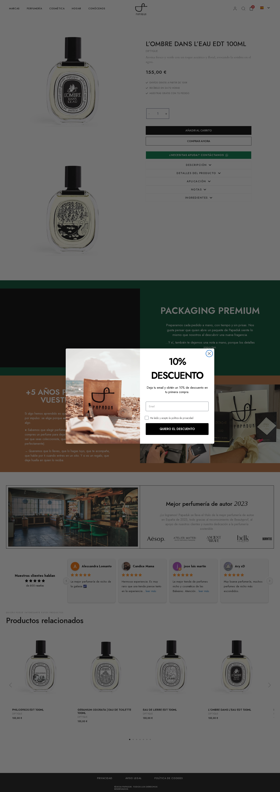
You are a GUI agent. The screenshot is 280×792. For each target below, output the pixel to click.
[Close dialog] (209, 353)
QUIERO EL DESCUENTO (177, 429)
